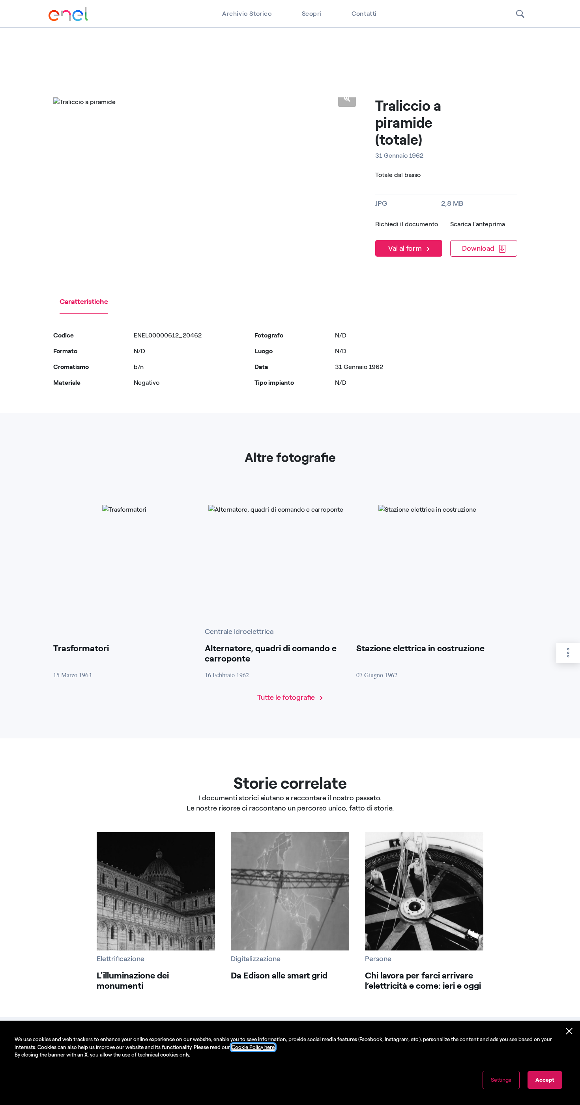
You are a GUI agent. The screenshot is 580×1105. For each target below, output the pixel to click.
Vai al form (405, 248)
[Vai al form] (410, 238)
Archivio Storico (247, 13)
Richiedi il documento (406, 224)
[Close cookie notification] (569, 1031)
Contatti (364, 13)
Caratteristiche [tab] (84, 301)
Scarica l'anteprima (477, 224)
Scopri (312, 13)
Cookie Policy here (253, 1047)
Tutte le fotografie (286, 697)
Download (479, 248)
